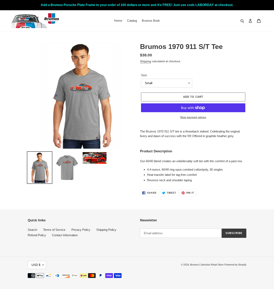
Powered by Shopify (235, 264)
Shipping (145, 61)
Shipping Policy (106, 229)
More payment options (193, 117)
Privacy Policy (80, 229)
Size (144, 75)
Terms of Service (54, 229)
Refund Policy (37, 235)
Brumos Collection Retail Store (207, 264)
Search (32, 229)
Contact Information (65, 235)
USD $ (35, 265)
